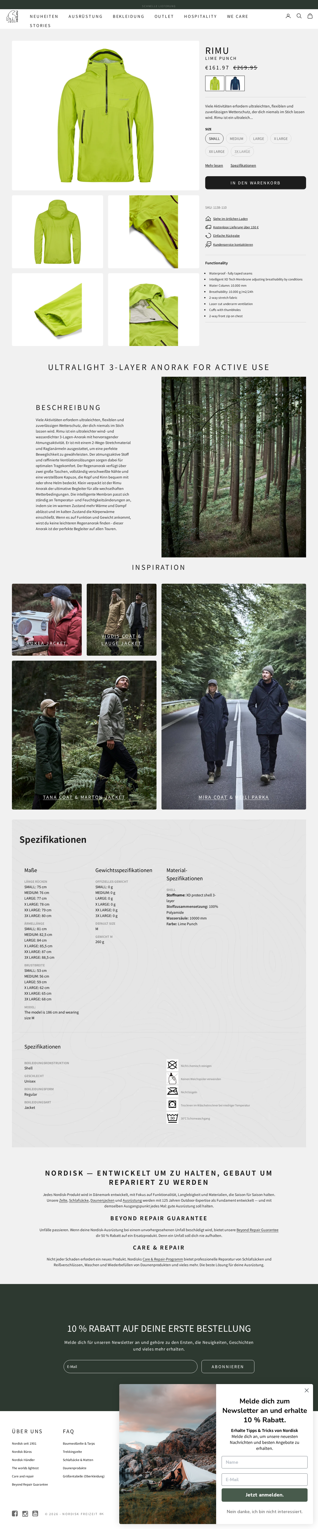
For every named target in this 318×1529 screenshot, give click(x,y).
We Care (237, 16)
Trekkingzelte (72, 1451)
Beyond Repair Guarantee (257, 1229)
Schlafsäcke (79, 1200)
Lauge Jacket (121, 643)
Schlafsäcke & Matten (78, 1460)
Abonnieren (228, 1366)
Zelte (63, 1200)
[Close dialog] (306, 1390)
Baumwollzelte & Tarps (79, 1443)
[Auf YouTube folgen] (35, 1513)
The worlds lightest (25, 1468)
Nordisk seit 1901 (24, 1443)
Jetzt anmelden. (265, 1495)
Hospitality (200, 16)
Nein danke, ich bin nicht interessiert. (265, 1512)
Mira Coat (213, 797)
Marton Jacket (103, 797)
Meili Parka (252, 797)
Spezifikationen (243, 165)
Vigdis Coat (119, 636)
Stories (40, 25)
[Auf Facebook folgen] (15, 1513)
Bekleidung (129, 16)
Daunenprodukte (74, 1468)
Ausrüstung (86, 16)
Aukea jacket (47, 643)
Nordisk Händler (23, 1460)
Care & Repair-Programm (163, 1259)
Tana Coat (58, 797)
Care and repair (23, 1476)
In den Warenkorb (255, 183)
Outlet (164, 16)
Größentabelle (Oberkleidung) (84, 1476)
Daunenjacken (102, 1200)
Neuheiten (44, 16)
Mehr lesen (214, 165)
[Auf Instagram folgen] (25, 1513)
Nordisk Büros (22, 1451)
